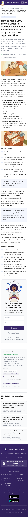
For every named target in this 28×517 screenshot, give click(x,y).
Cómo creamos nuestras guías (11, 383)
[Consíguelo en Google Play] (14, 500)
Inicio (2, 8)
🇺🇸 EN (22, 2)
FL (6, 8)
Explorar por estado (19, 475)
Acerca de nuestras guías (20, 479)
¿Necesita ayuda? (8, 484)
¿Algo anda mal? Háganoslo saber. (13, 386)
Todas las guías (7, 474)
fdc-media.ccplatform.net (10, 57)
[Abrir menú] (26, 2)
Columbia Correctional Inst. (16, 8)
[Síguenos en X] (18, 512)
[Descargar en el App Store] (14, 496)
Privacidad (8, 512)
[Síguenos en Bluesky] (21, 512)
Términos (14, 512)
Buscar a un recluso (6, 479)
